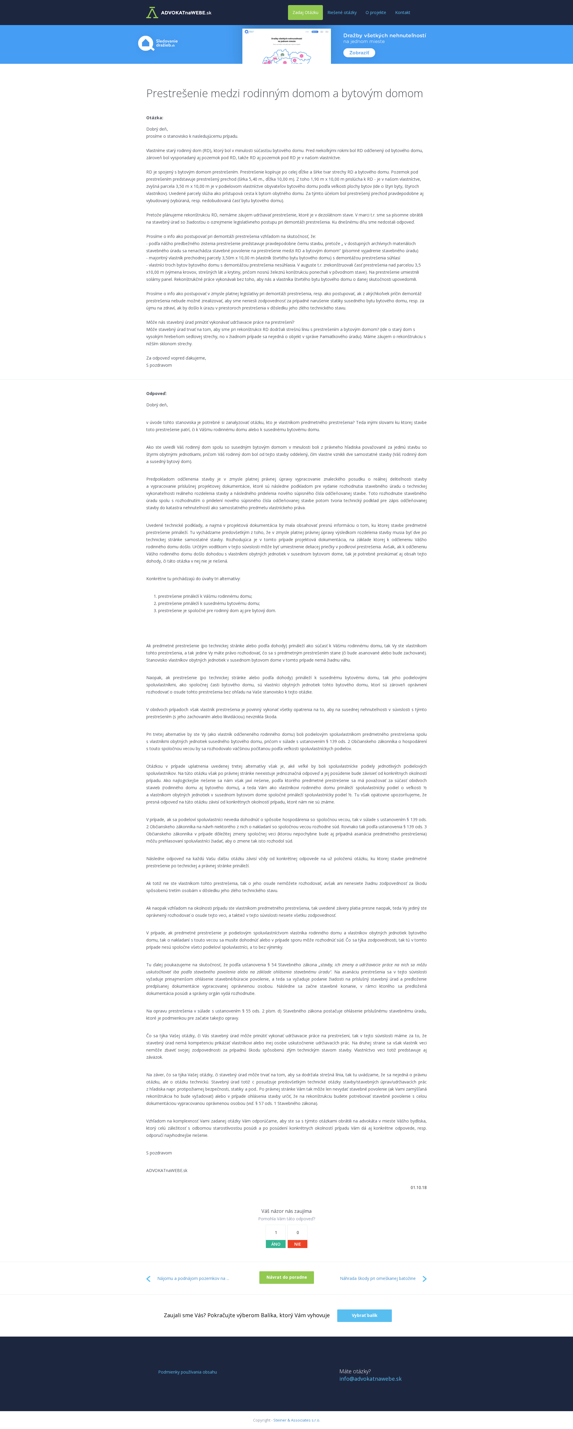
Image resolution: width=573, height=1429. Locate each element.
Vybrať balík (365, 1315)
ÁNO (276, 1244)
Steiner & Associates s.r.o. (296, 1420)
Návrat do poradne (287, 1277)
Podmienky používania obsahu (187, 1372)
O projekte (376, 12)
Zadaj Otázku (305, 12)
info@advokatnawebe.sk (370, 1378)
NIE (297, 1244)
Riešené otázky (342, 12)
